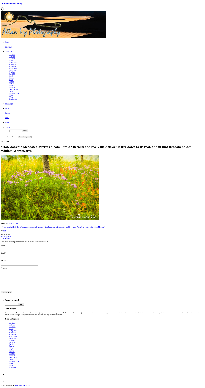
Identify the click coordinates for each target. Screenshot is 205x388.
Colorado (12, 66)
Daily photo (13, 70)
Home (7, 42)
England (12, 72)
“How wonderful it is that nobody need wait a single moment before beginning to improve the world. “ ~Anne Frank (41, 227)
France (11, 78)
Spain (11, 91)
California (12, 64)
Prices (7, 118)
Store (7, 122)
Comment (4, 268)
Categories (8, 51)
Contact (7, 113)
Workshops (9, 104)
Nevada (12, 87)
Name (3, 245)
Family (11, 76)
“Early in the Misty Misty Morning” (93, 227)
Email (3, 253)
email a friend (5, 238)
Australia (12, 59)
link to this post (6, 236)
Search (7, 127)
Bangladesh (13, 62)
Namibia (12, 85)
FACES (12, 74)
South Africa (13, 89)
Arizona (12, 57)
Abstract (12, 55)
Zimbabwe (13, 99)
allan (4, 231)
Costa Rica (13, 68)
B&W (11, 60)
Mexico (12, 84)
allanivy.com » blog (11, 3)
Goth (11, 80)
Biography (8, 47)
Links (7, 108)
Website (3, 260)
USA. (11, 95)
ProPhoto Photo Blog (22, 385)
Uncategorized (14, 93)
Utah (11, 97)
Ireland (11, 82)
